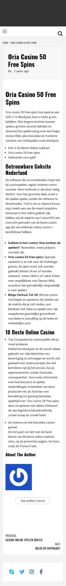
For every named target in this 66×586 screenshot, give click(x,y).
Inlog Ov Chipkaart (48, 546)
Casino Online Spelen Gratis (24, 538)
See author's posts (33, 501)
